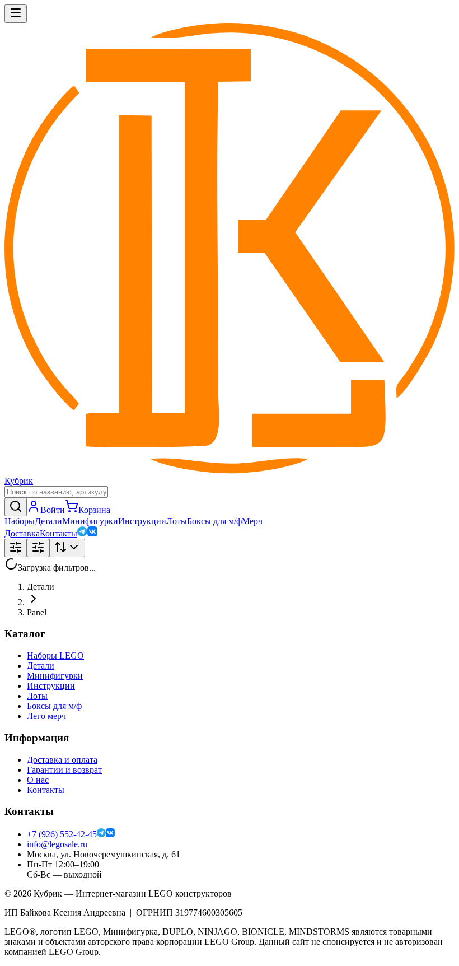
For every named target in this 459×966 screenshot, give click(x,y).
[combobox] (67, 548)
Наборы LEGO (55, 655)
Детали (48, 521)
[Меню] (15, 13)
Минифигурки (90, 521)
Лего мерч (46, 716)
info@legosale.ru (57, 844)
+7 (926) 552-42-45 (62, 834)
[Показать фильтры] (15, 548)
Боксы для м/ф (214, 521)
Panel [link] (36, 612)
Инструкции (142, 521)
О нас (38, 780)
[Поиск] (15, 507)
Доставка (22, 533)
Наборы (19, 521)
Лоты (176, 521)
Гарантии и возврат (64, 769)
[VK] (92, 533)
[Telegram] (82, 533)
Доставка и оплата (62, 759)
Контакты (58, 533)
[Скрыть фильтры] (38, 548)
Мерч (252, 521)
